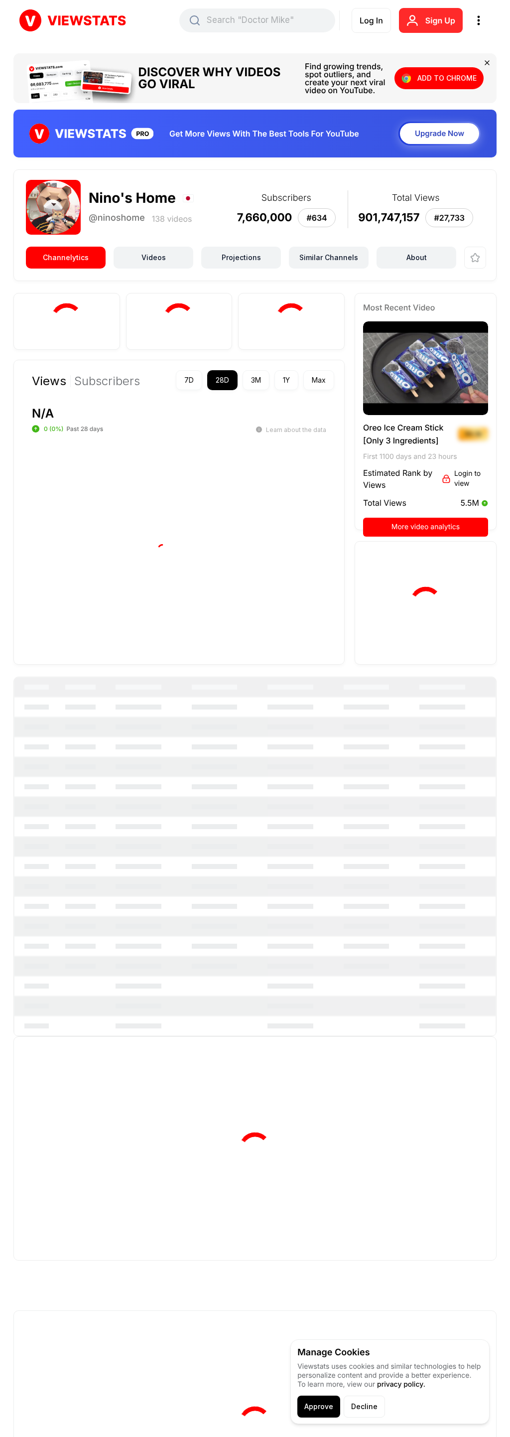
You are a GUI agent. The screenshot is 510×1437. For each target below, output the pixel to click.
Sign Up (440, 20)
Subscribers (107, 381)
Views (49, 381)
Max (319, 380)
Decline (364, 1406)
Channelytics (66, 257)
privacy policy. (401, 1384)
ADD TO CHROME (447, 78)
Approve (318, 1406)
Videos (153, 257)
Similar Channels (328, 257)
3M (256, 380)
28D (222, 380)
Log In (371, 20)
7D (189, 380)
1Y (286, 380)
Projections (241, 257)
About (416, 257)
